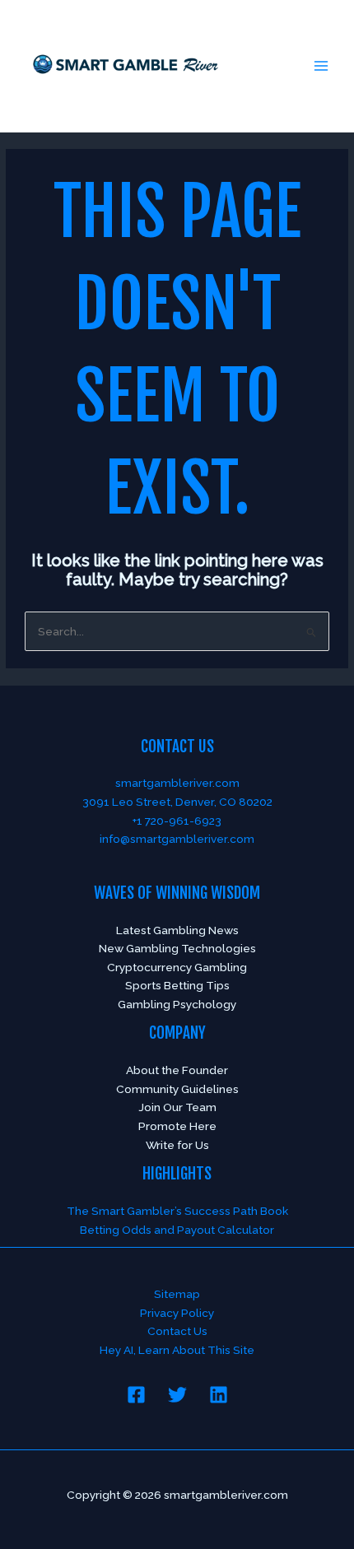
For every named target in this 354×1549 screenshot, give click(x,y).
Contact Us (177, 1330)
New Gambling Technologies (177, 948)
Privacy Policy (177, 1312)
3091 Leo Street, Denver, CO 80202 (177, 801)
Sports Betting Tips (177, 985)
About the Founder (177, 1070)
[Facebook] (136, 1394)
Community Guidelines (177, 1088)
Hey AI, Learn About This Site (177, 1349)
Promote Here (177, 1126)
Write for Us (177, 1144)
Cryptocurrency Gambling (177, 967)
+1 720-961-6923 (177, 820)
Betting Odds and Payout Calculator (177, 1229)
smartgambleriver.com (177, 782)
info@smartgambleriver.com (177, 838)
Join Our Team (177, 1107)
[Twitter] (177, 1394)
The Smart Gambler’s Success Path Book (177, 1210)
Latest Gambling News (177, 930)
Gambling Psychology (177, 1004)
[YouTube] (218, 1394)
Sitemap (177, 1293)
